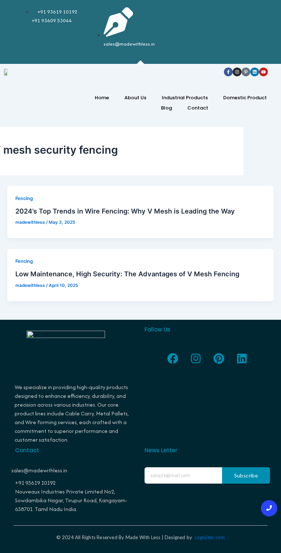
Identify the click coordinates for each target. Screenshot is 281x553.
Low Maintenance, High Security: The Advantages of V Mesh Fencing (127, 274)
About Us (135, 97)
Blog (166, 107)
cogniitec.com (210, 537)
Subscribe (246, 475)
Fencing (24, 198)
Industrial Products (185, 97)
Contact (197, 107)
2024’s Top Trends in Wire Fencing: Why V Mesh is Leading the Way (125, 211)
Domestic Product (245, 97)
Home (102, 97)
